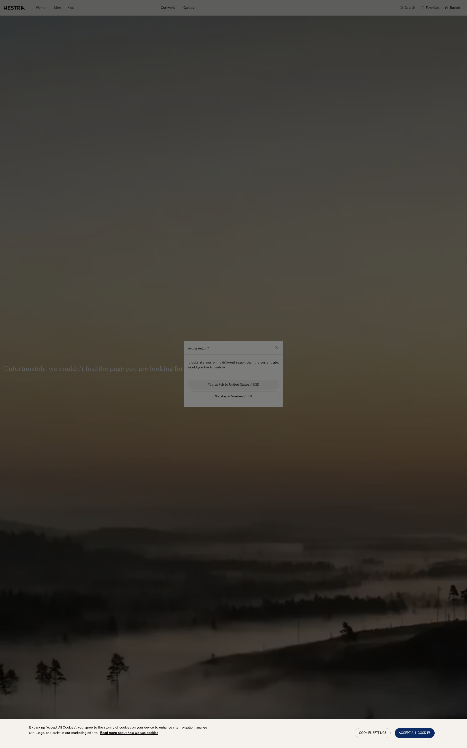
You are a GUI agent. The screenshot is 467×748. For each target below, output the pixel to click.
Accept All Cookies (415, 733)
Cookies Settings (372, 733)
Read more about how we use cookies (129, 733)
